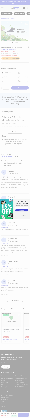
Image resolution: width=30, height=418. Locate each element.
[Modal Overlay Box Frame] (15, 209)
